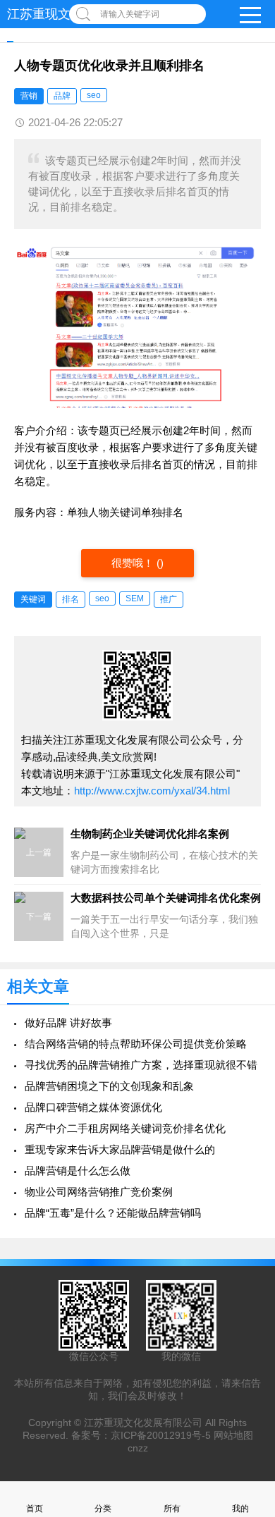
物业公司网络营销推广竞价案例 (99, 1192)
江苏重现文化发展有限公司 (143, 1422)
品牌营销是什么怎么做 (77, 1171)
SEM (135, 598)
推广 (168, 599)
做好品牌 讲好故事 (68, 1022)
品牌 (62, 96)
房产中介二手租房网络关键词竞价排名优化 (125, 1128)
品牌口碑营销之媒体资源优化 (93, 1107)
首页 (34, 1508)
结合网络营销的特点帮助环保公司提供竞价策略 (136, 1044)
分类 (102, 1508)
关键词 (33, 599)
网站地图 (233, 1435)
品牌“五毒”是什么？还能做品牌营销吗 (113, 1213)
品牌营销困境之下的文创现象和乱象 (109, 1086)
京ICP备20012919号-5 (161, 1435)
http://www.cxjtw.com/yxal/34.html (152, 791)
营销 (28, 96)
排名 (70, 599)
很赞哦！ (134, 563)
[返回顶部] (246, 1350)
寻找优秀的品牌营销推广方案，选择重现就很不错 (141, 1065)
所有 (172, 1508)
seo (94, 95)
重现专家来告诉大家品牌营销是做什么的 (120, 1149)
